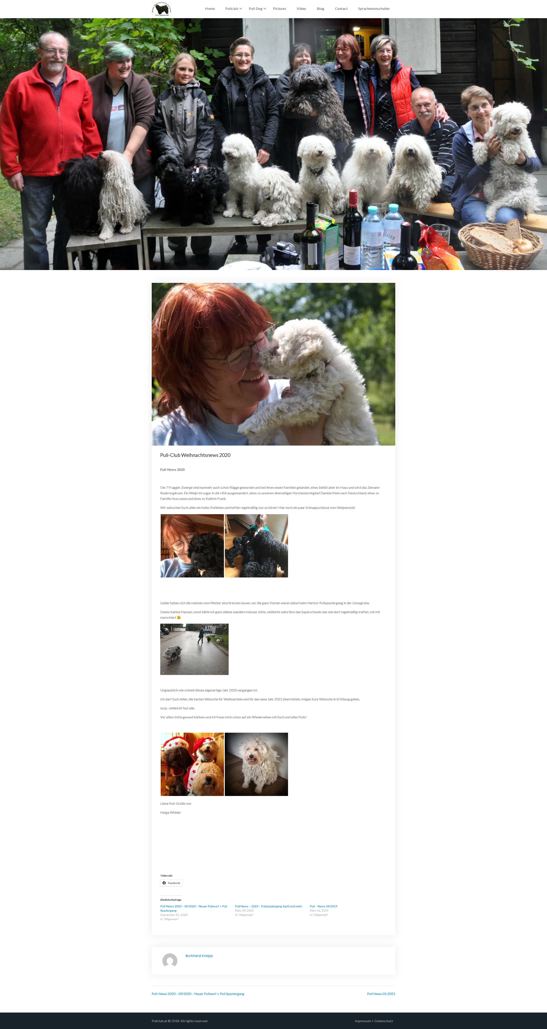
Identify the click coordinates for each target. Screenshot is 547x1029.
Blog (320, 8)
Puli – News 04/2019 (323, 906)
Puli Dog (255, 8)
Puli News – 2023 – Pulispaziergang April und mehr (268, 906)
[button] (192, 546)
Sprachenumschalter (374, 8)
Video (301, 8)
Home (210, 8)
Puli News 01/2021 (381, 994)
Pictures (279, 8)
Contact (341, 8)
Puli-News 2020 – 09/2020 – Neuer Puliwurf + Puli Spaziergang (198, 994)
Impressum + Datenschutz (374, 1021)
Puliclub (231, 8)
